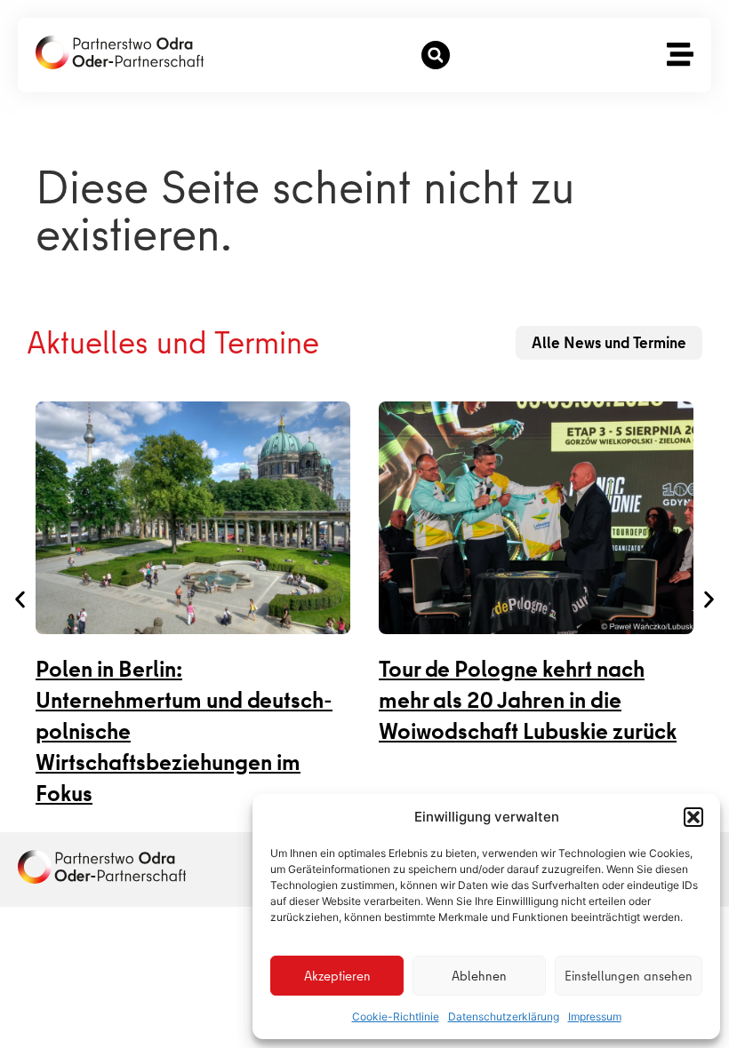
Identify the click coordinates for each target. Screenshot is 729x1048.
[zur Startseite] (120, 52)
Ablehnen (479, 976)
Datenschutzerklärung (503, 1016)
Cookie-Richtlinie (395, 1016)
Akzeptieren (337, 976)
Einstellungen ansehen (629, 976)
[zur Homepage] (102, 867)
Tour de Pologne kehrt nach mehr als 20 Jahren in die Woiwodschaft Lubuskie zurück (528, 700)
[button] (693, 817)
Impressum (594, 1016)
